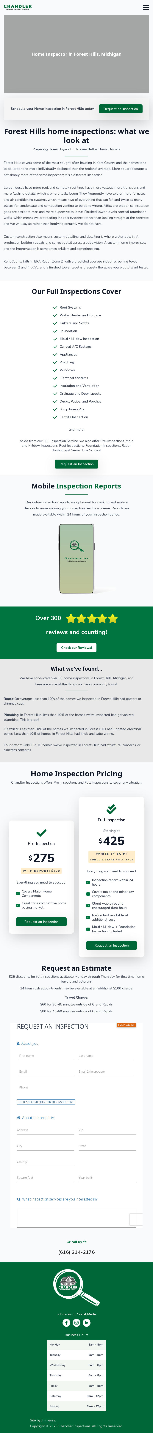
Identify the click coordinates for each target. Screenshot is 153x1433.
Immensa (48, 1420)
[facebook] (66, 1323)
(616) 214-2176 (76, 1252)
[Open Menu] (146, 7)
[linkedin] (86, 1323)
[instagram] (76, 1323)
